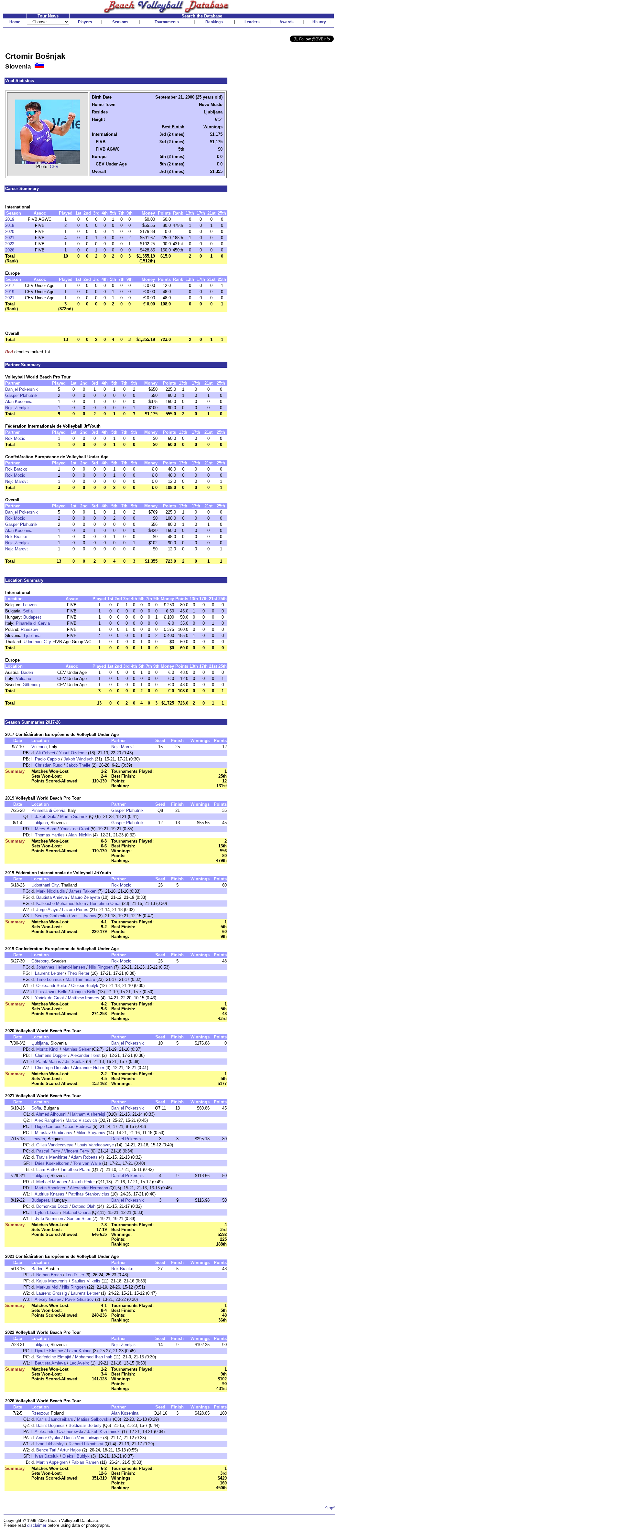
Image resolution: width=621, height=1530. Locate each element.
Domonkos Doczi (52, 1206)
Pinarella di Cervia (33, 623)
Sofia (28, 611)
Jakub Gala (45, 816)
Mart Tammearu (80, 979)
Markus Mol (47, 1287)
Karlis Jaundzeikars (54, 1419)
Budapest (32, 617)
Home (14, 22)
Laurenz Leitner (49, 973)
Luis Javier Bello (51, 991)
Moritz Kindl (47, 1049)
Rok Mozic (15, 438)
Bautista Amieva (51, 897)
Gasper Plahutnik (21, 395)
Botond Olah (83, 1206)
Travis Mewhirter (51, 1157)
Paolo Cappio (47, 759)
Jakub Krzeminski (104, 1431)
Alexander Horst (86, 1055)
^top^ (330, 1507)
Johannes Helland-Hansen (60, 967)
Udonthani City (37, 641)
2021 (9, 237)
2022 (9, 243)
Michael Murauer (51, 1181)
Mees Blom (45, 828)
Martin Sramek (74, 816)
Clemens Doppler (51, 1055)
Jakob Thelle (78, 765)
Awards (286, 22)
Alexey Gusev (48, 1299)
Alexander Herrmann (89, 1187)
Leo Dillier (75, 1274)
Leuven (30, 604)
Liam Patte (46, 1169)
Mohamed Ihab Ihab (93, 1357)
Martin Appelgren (50, 1187)
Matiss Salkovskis (94, 1419)
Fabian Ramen (85, 1462)
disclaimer (36, 1525)
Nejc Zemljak (17, 407)
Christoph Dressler (52, 1067)
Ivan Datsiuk (47, 1456)
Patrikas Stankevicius (88, 1194)
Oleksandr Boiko (51, 985)
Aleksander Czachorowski (59, 1431)
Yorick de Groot (74, 828)
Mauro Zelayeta (85, 897)
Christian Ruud (48, 765)
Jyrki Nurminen (49, 1218)
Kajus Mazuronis (52, 1281)
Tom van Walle (87, 1163)
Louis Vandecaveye (95, 1144)
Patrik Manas (48, 1061)
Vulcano (23, 678)
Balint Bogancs (50, 1425)
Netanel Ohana (77, 1212)
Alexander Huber (88, 1067)
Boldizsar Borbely (85, 1425)
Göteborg (31, 684)
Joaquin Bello (83, 991)
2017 (9, 285)
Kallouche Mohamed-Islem (61, 903)
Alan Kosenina (18, 401)
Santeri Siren (79, 1218)
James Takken (82, 891)
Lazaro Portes (75, 909)
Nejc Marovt (16, 481)
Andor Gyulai (48, 1437)
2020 (9, 231)
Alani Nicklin (80, 835)
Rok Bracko (16, 469)
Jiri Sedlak (75, 1061)
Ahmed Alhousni (51, 1114)
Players (85, 22)
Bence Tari (46, 1450)
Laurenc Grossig (51, 1293)
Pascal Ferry (48, 1151)
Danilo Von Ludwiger (83, 1437)
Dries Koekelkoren (52, 1163)
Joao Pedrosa (78, 1126)
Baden (27, 672)
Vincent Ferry (76, 1151)
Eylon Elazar (47, 1212)
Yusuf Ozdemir (73, 752)
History (319, 22)
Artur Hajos (70, 1450)
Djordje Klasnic (49, 1350)
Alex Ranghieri (48, 1120)
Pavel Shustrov (79, 1299)
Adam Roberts (84, 1157)
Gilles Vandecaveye (54, 1144)
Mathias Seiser (76, 1049)
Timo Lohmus (49, 979)
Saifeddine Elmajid (53, 1357)
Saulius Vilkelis (85, 1281)
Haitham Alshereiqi (87, 1114)
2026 (9, 250)
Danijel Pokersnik (21, 389)
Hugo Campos (48, 1126)
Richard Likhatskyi (86, 1443)
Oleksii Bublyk (84, 985)
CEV (54, 166)
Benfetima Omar (105, 903)
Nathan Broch (49, 1274)
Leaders (252, 22)
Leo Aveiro (79, 1363)
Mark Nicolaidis (50, 891)
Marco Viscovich (81, 1120)
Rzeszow (29, 629)
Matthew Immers (83, 997)
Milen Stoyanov (90, 1132)
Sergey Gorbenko (51, 915)
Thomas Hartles (50, 835)
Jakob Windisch (78, 759)
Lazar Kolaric (79, 1350)
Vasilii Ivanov (83, 915)
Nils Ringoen (101, 967)
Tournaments (167, 22)
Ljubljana (32, 635)
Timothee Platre (75, 1169)
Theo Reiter (78, 973)
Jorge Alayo (47, 909)
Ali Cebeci (45, 752)
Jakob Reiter (83, 1181)
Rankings (214, 22)
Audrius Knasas (49, 1194)
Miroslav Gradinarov (53, 1132)
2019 (9, 219)
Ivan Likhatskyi (50, 1443)
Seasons (120, 22)
